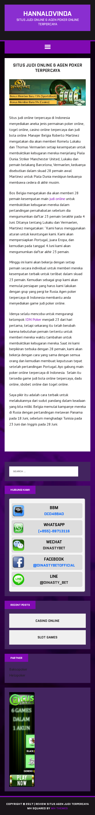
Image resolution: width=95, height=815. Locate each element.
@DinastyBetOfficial (54, 565)
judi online (57, 198)
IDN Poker (33, 319)
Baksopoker (18, 669)
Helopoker (17, 675)
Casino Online (47, 620)
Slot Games (47, 637)
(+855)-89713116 (54, 531)
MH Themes (59, 808)
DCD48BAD (54, 513)
